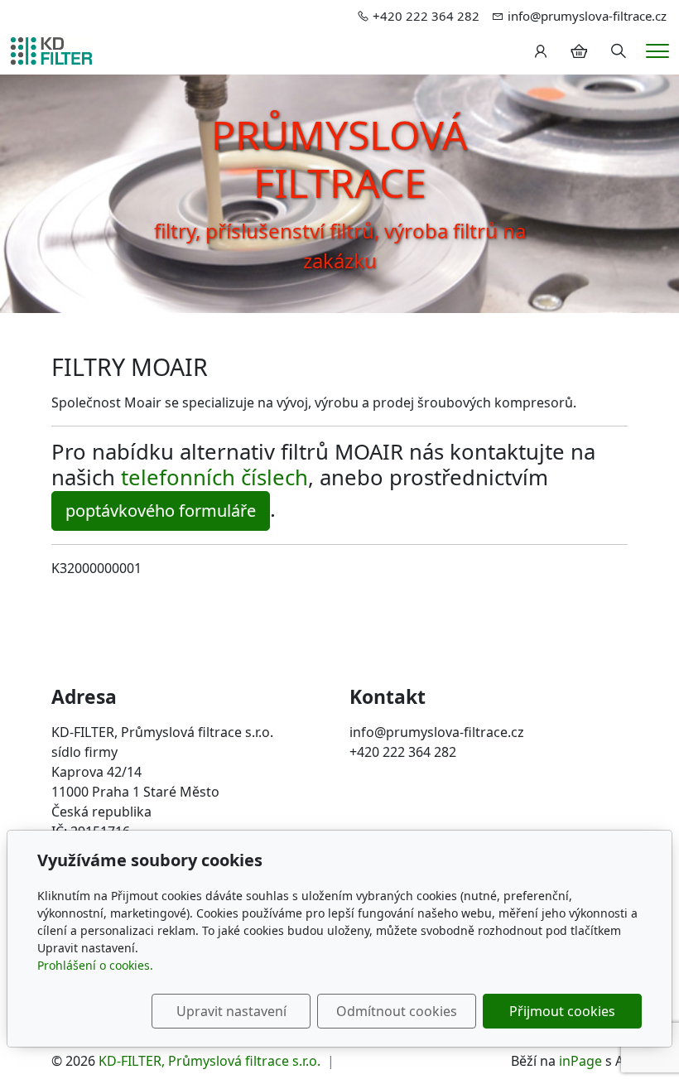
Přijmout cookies (562, 1011)
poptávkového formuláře (160, 510)
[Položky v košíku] (578, 51)
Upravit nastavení (231, 1011)
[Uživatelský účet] (540, 51)
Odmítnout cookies (396, 1011)
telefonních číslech (214, 477)
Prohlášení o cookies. (95, 965)
